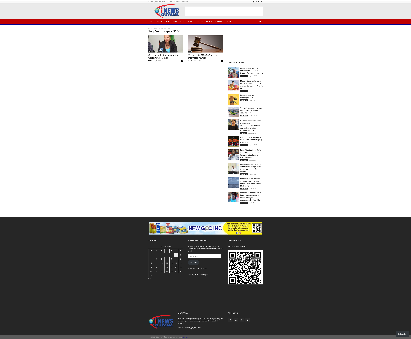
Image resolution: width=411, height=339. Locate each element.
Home (170, 2)
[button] (260, 22)
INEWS (150, 60)
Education (243, 133)
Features (209, 22)
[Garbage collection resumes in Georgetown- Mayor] (165, 44)
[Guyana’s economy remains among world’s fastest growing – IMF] (233, 112)
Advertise (177, 2)
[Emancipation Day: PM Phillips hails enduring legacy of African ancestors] (233, 72)
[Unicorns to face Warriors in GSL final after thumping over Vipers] (233, 141)
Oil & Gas (191, 22)
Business (151, 51)
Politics (200, 22)
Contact (185, 2)
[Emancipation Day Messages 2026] (233, 99)
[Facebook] (253, 1)
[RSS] (259, 1)
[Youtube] (261, 1)
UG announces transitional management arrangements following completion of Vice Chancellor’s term (250, 126)
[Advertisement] (224, 11)
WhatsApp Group (240, 246)
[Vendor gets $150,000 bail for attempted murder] (205, 44)
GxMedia (185, 337)
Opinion (218, 22)
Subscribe (193, 262)
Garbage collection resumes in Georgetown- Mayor (163, 56)
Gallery (228, 22)
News (159, 22)
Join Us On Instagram (201, 275)
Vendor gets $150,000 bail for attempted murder (203, 56)
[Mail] (256, 1)
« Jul (149, 278)
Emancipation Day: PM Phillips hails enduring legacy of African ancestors (251, 70)
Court (182, 22)
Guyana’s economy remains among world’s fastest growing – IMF (251, 110)
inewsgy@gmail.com (193, 328)
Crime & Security (171, 22)
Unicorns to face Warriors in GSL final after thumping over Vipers (251, 139)
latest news (244, 76)
